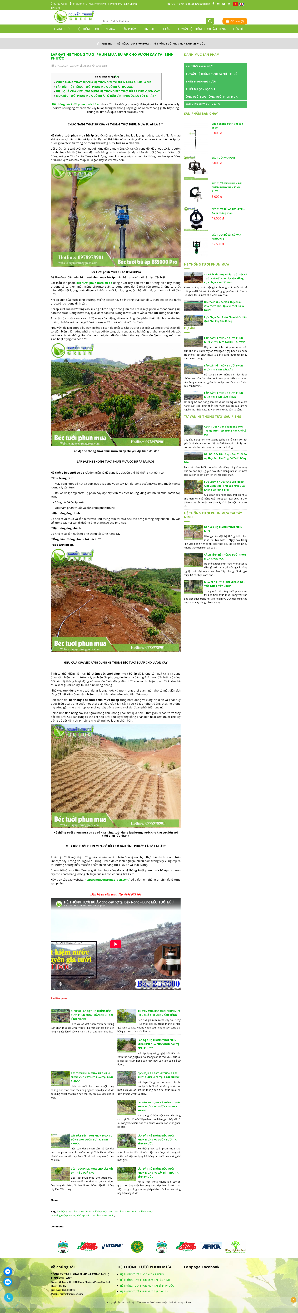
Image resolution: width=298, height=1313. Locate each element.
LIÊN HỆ (238, 29)
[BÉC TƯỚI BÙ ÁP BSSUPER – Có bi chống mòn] (196, 219)
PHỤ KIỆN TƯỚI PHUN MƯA (203, 104)
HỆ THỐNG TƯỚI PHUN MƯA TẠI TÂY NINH (213, 515)
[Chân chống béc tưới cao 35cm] (196, 138)
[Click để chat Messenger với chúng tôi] (7, 1271)
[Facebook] (214, 3)
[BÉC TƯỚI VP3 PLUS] (196, 168)
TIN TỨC (170, 4)
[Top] (293, 1300)
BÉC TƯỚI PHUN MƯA (199, 66)
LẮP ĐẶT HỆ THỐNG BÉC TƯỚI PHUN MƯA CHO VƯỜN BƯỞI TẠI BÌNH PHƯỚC (157, 1139)
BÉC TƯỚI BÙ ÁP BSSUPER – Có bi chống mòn (228, 211)
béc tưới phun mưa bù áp (100, 1215)
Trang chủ (62, 29)
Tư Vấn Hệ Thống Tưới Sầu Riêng (193, 4)
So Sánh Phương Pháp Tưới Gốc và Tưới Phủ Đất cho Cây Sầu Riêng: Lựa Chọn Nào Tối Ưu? (225, 278)
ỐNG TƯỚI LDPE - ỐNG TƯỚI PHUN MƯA (211, 96)
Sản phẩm (129, 29)
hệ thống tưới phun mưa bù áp (68, 1215)
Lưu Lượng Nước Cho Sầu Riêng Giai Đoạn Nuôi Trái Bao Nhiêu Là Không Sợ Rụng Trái (224, 485)
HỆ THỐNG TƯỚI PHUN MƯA (96, 29)
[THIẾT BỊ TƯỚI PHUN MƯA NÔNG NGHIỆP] (74, 16)
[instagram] (230, 3)
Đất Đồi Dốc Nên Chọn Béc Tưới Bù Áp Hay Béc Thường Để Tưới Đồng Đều (215, 458)
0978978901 (60, 3)
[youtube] (219, 3)
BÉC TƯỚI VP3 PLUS (223, 157)
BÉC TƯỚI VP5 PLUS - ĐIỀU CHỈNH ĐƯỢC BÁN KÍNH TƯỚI (227, 187)
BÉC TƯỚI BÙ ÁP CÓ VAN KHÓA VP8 (226, 236)
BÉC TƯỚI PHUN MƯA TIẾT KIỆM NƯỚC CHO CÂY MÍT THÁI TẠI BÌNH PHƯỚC (92, 1077)
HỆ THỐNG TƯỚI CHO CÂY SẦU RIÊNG (142, 1274)
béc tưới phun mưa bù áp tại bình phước (131, 1211)
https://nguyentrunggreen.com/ (107, 879)
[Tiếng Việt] (235, 4)
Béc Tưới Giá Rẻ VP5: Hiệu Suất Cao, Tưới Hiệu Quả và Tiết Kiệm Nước (224, 306)
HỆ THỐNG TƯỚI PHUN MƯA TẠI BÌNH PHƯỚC (179, 43)
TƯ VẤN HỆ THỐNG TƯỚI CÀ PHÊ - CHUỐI (212, 74)
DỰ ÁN (166, 29)
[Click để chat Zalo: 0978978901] (7, 1282)
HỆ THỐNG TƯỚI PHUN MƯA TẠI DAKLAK (144, 1291)
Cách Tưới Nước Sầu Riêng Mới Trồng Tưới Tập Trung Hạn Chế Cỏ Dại (225, 430)
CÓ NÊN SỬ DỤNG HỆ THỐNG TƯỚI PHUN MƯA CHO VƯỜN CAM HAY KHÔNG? (159, 1106)
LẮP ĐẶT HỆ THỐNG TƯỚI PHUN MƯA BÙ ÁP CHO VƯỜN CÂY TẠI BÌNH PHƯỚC (112, 56)
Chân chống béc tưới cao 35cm (227, 125)
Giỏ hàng (237, 21)
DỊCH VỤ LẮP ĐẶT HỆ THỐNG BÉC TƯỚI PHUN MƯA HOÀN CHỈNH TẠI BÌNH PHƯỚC (92, 1015)
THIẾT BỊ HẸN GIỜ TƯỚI (201, 81)
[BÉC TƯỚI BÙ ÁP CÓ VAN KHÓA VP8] (196, 245)
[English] (241, 4)
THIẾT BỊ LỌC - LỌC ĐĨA (200, 89)
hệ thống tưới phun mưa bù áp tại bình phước (82, 1211)
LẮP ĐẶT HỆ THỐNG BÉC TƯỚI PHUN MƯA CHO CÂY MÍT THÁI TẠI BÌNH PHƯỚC (158, 1172)
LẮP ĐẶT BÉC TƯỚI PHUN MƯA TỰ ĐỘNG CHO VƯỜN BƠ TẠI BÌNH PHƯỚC (92, 1139)
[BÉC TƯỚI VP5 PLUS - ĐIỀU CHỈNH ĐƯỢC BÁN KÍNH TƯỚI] (196, 193)
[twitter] (224, 3)
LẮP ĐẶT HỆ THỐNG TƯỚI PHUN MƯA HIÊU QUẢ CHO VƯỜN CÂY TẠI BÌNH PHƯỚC (159, 1044)
